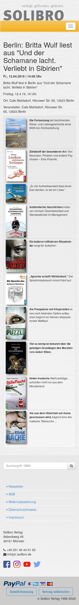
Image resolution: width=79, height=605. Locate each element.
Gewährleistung (21, 591)
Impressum (16, 517)
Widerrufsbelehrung (22, 502)
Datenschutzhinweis (22, 509)
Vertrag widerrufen (56, 591)
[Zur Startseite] (33, 9)
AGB (11, 494)
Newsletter (15, 486)
